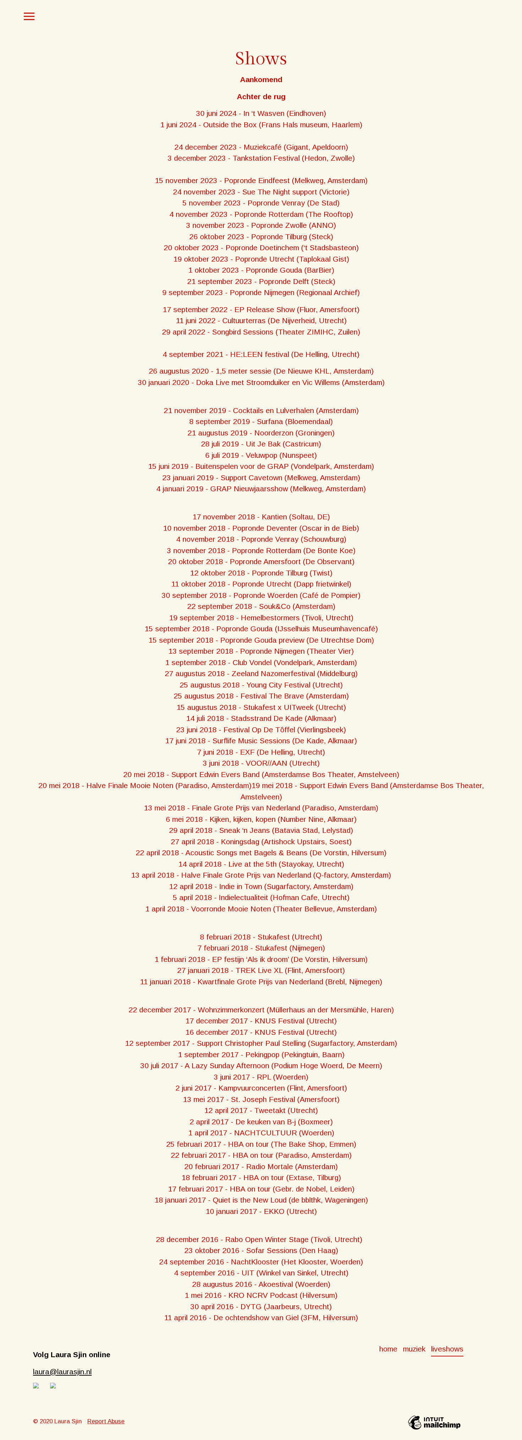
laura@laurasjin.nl (62, 1371)
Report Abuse (106, 1421)
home (388, 1349)
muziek (414, 1349)
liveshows (447, 1349)
